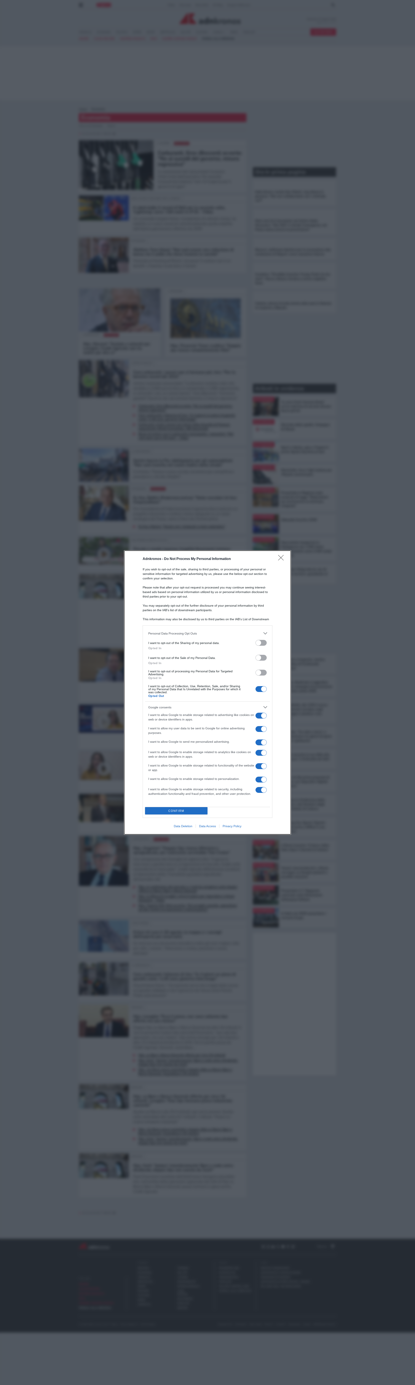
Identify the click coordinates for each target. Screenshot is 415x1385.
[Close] (282, 559)
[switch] (261, 643)
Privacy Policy (232, 826)
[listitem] (207, 633)
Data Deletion (183, 826)
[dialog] (207, 692)
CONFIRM (176, 811)
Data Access (207, 826)
